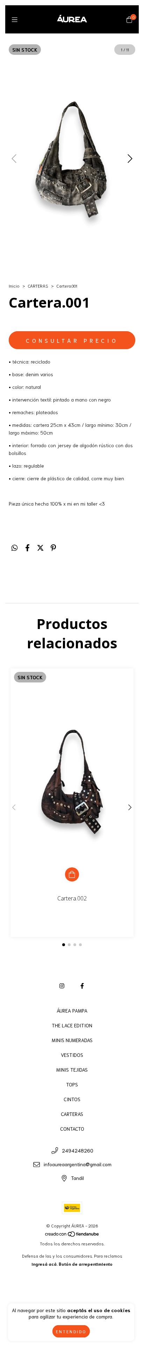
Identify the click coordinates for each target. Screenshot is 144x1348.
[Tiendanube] (72, 1235)
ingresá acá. (44, 1263)
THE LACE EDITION (72, 1025)
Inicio (14, 285)
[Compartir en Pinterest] (53, 547)
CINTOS (72, 1099)
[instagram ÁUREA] (61, 985)
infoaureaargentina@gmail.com (77, 1164)
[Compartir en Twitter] (40, 547)
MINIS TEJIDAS (72, 1069)
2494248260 (77, 1150)
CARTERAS (38, 285)
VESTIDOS (72, 1055)
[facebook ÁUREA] (82, 985)
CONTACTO (72, 1128)
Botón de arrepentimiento (86, 1263)
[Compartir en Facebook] (27, 547)
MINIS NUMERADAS (72, 1040)
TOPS (72, 1084)
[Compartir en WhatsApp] (14, 547)
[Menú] (14, 19)
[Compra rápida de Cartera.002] (72, 874)
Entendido (71, 1331)
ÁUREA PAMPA (72, 1010)
